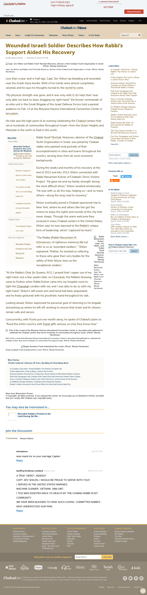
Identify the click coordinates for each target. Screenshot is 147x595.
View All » (115, 144)
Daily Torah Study (74, 536)
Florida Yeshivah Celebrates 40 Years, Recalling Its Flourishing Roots (38, 362)
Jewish (88, 580)
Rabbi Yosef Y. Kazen (56, 580)
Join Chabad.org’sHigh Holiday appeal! (62, 3)
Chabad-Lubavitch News (124, 539)
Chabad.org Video (49, 532)
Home (8, 35)
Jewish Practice (19, 532)
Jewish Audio (99, 546)
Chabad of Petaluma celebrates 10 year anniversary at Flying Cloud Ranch (124, 197)
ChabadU (52, 567)
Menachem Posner (15, 58)
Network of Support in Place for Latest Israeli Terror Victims (23, 175)
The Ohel (118, 536)
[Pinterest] (136, 578)
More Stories (13, 360)
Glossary (70, 544)
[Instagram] (141, 578)
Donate (123, 20)
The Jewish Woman (49, 534)
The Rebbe (119, 534)
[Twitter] (130, 578)
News (17, 35)
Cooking (94, 567)
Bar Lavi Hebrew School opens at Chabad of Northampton (124, 218)
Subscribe (71, 539)
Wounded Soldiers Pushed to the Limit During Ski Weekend (22, 149)
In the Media (94, 35)
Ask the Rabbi (91, 20)
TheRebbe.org (47, 548)
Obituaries (53, 35)
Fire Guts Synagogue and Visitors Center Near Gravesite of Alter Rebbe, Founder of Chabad (125, 138)
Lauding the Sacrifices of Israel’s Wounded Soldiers (23, 208)
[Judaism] (15, 20)
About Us (110, 587)
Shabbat (97, 536)
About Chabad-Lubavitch (124, 532)
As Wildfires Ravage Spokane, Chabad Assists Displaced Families (35, 382)
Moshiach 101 (47, 539)
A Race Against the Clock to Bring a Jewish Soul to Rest (31, 371)
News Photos (68, 35)
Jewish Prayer (99, 544)
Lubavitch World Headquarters (96, 577)
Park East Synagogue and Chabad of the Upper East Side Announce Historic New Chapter (45, 377)
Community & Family (21, 539)
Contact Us (138, 587)
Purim (46, 324)
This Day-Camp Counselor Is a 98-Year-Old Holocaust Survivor (124, 132)
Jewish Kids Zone (49, 541)
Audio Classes (66, 567)
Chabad (98, 137)
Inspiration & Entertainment (23, 536)
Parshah (97, 541)
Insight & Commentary (34, 35)
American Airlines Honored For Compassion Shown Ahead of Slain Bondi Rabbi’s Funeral (45, 374)
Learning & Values (20, 534)
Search (70, 541)
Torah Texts (108, 567)
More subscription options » (120, 163)
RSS (116, 181)
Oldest (30, 438)
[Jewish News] (73, 28)
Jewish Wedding (100, 534)
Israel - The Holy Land (50, 546)
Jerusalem (72, 338)
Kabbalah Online (48, 544)
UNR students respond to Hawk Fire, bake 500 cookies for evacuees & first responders (124, 229)
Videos (81, 35)
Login (81, 20)
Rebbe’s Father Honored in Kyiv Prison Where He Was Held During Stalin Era (40, 384)
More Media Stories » (119, 237)
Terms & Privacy (124, 587)
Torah (74, 580)
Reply (19, 460)
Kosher (96, 539)
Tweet (115, 176)
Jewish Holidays (100, 532)
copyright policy (45, 398)
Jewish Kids (136, 567)
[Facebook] (125, 578)
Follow (127, 177)
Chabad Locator (121, 541)
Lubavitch (53, 577)
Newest (23, 438)
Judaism (79, 580)
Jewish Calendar (73, 534)
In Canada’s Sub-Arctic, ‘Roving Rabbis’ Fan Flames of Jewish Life (36, 369)
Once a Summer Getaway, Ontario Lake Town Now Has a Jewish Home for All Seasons (43, 379)
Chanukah (23, 286)
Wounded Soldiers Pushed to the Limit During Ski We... (34, 415)
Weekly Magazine (20, 541)
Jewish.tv (38, 567)
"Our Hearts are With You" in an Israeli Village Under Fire (24, 191)
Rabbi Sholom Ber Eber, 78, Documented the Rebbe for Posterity (122, 125)
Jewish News (47, 536)
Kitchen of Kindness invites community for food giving (122, 208)
